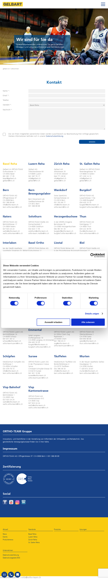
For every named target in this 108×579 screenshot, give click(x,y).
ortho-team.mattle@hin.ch (38, 233)
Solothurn (34, 216)
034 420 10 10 (85, 202)
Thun (83, 216)
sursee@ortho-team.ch (37, 375)
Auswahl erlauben (53, 322)
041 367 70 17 (34, 176)
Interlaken (9, 242)
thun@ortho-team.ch (88, 231)
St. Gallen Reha (90, 163)
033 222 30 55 (85, 229)
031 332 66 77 (60, 202)
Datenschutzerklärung (54, 136)
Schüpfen (9, 356)
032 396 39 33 (60, 369)
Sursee (32, 356)
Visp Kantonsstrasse (38, 388)
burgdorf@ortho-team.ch (89, 205)
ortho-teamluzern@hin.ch (12, 343)
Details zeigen (92, 313)
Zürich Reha (61, 163)
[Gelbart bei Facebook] (5, 502)
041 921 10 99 (34, 373)
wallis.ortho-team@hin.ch (13, 233)
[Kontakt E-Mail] (4, 575)
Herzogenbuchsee (65, 216)
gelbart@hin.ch (8, 181)
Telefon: (6, 100)
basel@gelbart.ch (9, 178)
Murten (84, 356)
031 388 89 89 (8, 202)
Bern (6, 190)
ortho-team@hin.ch (61, 207)
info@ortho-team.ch (10, 205)
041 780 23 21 (60, 341)
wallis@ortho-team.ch (11, 231)
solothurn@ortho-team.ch (38, 231)
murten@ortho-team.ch (89, 371)
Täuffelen (60, 356)
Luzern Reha (36, 163)
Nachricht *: (7, 110)
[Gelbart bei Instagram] (17, 502)
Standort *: (7, 105)
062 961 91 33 (60, 229)
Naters (7, 216)
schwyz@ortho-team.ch (12, 341)
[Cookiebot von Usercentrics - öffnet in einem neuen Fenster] (92, 255)
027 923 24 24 (8, 229)
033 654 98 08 (85, 339)
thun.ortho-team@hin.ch (89, 233)
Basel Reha (10, 163)
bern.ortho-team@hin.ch (12, 207)
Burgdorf (85, 190)
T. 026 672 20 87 (86, 369)
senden (92, 142)
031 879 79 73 (8, 369)
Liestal (58, 242)
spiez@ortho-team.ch (88, 341)
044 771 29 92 (60, 176)
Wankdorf (60, 190)
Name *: (6, 91)
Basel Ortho (36, 242)
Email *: (6, 96)
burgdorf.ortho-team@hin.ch (91, 207)
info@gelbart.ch (34, 178)
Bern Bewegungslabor (39, 191)
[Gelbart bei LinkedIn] (23, 502)
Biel (82, 242)
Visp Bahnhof (11, 387)
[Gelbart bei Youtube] (11, 502)
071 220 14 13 (85, 176)
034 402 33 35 (34, 342)
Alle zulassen (87, 322)
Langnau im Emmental (36, 328)
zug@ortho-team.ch (61, 343)
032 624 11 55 (34, 229)
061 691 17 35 (8, 176)
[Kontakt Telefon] (11, 575)
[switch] (41, 303)
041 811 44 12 (8, 339)
